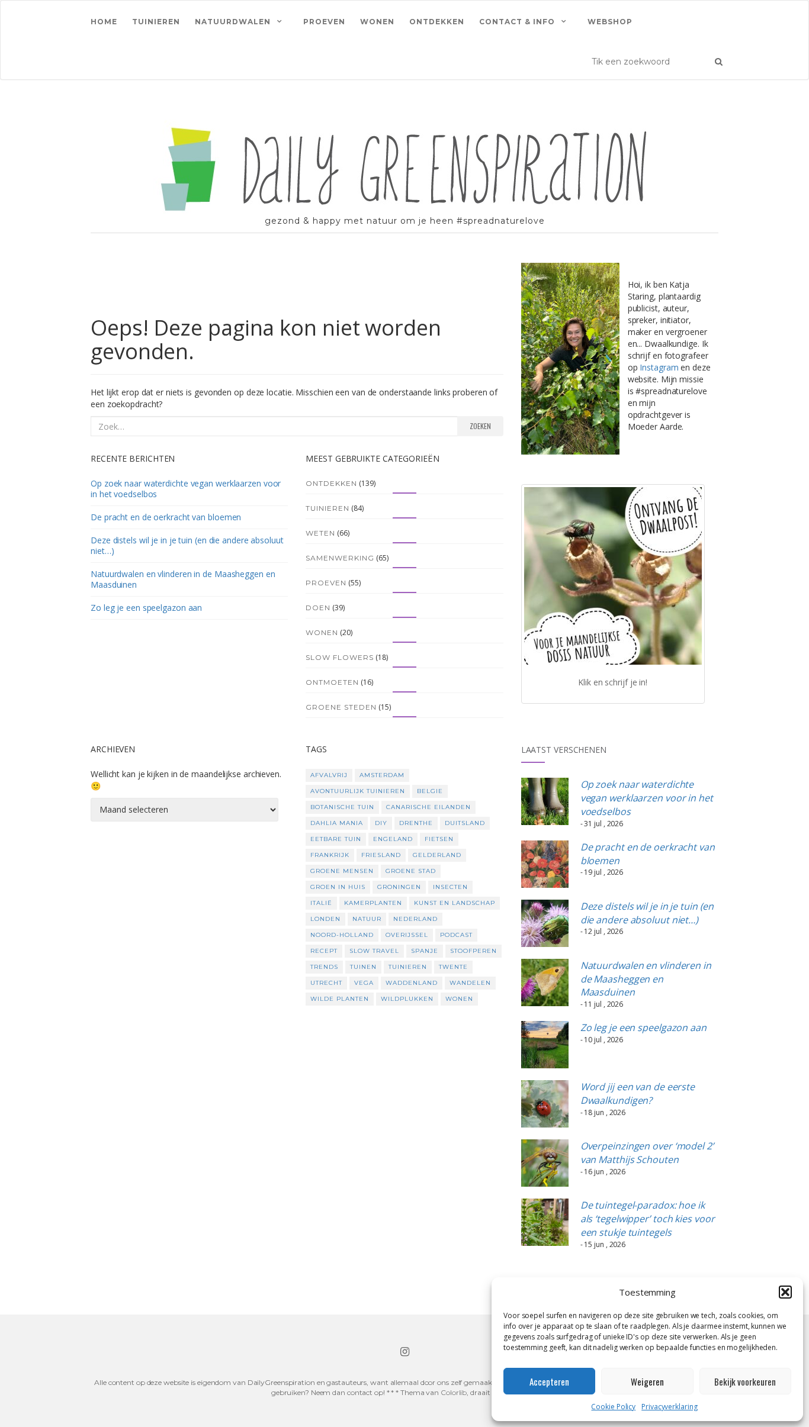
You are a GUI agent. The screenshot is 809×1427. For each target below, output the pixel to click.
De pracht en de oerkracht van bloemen (166, 517)
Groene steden (341, 707)
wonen (459, 999)
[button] (785, 1292)
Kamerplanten (373, 903)
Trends (324, 967)
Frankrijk (329, 855)
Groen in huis (337, 887)
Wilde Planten (339, 999)
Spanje (424, 951)
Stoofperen (473, 951)
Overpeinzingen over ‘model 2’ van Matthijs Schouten (647, 1152)
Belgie (430, 791)
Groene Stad (411, 871)
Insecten (450, 887)
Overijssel (407, 935)
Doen (318, 607)
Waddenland (412, 983)
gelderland (437, 855)
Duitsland (465, 823)
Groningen (399, 887)
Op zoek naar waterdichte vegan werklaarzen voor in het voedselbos (186, 489)
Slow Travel (374, 951)
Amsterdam (381, 775)
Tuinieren (156, 21)
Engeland (393, 839)
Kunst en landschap (454, 903)
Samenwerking (340, 557)
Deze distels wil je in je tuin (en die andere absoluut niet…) (187, 545)
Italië (321, 903)
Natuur (366, 919)
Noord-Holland (342, 935)
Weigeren (647, 1381)
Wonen (377, 21)
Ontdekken (436, 21)
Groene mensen (342, 871)
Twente (453, 967)
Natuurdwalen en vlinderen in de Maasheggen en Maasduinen (183, 579)
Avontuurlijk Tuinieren (357, 791)
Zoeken (480, 426)
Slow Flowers (340, 657)
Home (104, 21)
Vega (364, 983)
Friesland (381, 855)
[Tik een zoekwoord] (718, 61)
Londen (325, 919)
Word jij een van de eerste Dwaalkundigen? (637, 1093)
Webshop (610, 21)
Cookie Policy (613, 1407)
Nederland (415, 919)
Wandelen (470, 983)
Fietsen (439, 839)
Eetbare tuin (335, 839)
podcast (456, 935)
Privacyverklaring (669, 1407)
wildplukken (407, 999)
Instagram (659, 367)
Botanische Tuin (342, 807)
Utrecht (326, 983)
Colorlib (454, 1392)
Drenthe (416, 823)
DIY (381, 823)
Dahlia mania (336, 823)
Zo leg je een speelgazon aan (146, 607)
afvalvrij (329, 775)
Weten (320, 533)
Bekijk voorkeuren (745, 1381)
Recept (324, 951)
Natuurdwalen (233, 21)
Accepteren (549, 1381)
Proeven (324, 21)
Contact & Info (517, 21)
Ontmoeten (332, 682)
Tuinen (363, 967)
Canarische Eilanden (428, 807)
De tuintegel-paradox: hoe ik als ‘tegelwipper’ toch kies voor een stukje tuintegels (647, 1219)
